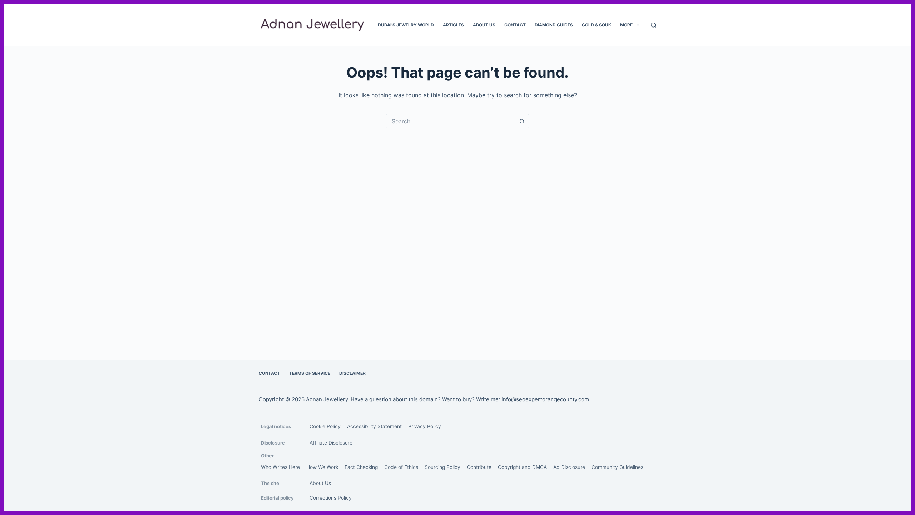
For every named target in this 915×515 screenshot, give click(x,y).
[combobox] (450, 121)
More (626, 25)
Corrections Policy (331, 498)
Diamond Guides (554, 25)
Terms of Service (309, 373)
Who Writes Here (280, 467)
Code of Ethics (401, 467)
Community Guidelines (617, 467)
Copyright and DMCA (522, 467)
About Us (484, 25)
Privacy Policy (424, 426)
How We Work (322, 467)
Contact (515, 25)
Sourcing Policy (442, 467)
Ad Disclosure (569, 467)
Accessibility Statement (374, 426)
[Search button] (522, 121)
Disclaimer (352, 373)
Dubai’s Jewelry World (406, 25)
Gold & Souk (596, 25)
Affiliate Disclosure (331, 443)
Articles (453, 25)
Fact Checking (361, 467)
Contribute (479, 467)
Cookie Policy (325, 426)
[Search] (653, 25)
